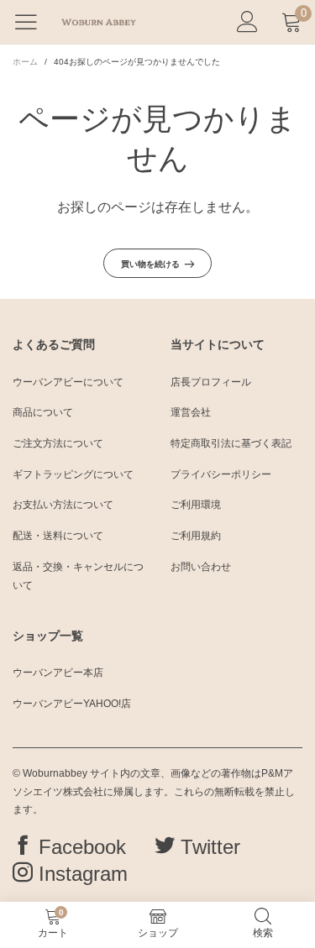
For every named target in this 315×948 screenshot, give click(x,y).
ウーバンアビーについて (68, 382)
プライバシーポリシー (221, 474)
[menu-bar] (32, 21)
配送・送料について (58, 536)
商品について (43, 412)
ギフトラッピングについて (73, 474)
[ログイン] (247, 22)
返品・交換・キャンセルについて (78, 576)
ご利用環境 (196, 505)
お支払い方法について (63, 505)
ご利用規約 (196, 536)
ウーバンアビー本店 (58, 672)
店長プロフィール (211, 382)
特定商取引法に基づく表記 (231, 443)
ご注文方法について (58, 443)
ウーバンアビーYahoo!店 (72, 704)
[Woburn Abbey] (98, 22)
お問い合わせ (201, 567)
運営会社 (191, 412)
